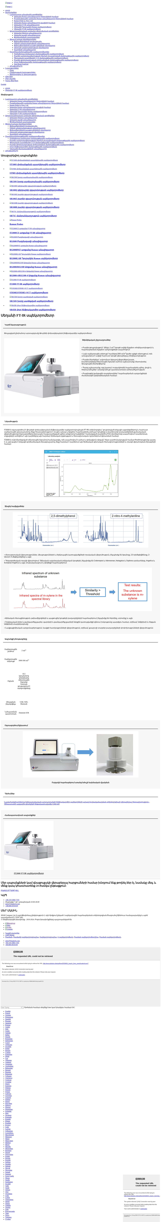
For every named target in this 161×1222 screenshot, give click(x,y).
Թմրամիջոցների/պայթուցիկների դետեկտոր (34, 46)
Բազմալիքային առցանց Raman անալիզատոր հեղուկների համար (43, 19)
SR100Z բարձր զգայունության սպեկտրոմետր (34, 199)
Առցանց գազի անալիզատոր (27, 35)
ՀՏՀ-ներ (9, 76)
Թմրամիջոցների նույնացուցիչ (28, 41)
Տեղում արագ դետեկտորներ (23, 39)
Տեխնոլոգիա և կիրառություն (23, 74)
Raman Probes (16, 224)
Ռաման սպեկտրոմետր (110, 937)
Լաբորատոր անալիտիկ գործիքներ (26, 14)
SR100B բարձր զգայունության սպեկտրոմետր (34, 207)
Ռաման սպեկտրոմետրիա (86, 937)
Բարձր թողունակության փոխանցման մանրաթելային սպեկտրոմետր (46, 60)
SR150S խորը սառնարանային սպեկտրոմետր (34, 181)
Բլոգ (12, 70)
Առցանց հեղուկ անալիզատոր (28, 33)
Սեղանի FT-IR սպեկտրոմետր (27, 29)
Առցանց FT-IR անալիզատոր (27, 25)
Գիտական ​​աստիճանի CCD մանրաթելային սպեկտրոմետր (41, 58)
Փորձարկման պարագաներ (27, 37)
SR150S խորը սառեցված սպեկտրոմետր (31, 301)
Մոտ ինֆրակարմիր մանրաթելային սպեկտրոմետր (37, 62)
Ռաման (8, 937)
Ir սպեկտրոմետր (65, 937)
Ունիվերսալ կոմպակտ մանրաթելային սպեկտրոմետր (39, 54)
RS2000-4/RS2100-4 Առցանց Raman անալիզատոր (35, 275)
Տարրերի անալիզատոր (25, 50)
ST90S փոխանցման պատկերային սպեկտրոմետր (37, 173)
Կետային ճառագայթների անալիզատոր (28, 149)
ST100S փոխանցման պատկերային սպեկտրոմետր (37, 164)
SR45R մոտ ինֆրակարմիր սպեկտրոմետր (33, 310)
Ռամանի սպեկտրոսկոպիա (26, 937)
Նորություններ (12, 68)
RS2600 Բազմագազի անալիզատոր (29, 241)
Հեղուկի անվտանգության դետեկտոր (31, 48)
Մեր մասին (10, 79)
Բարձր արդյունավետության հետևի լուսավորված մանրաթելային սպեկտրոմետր (51, 56)
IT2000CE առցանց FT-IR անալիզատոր (30, 233)
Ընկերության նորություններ (22, 72)
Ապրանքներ (11, 12)
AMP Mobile (9, 935)
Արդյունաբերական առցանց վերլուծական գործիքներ (34, 31)
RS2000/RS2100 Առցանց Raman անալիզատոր (33, 267)
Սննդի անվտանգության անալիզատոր (32, 43)
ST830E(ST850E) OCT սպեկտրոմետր (29, 292)
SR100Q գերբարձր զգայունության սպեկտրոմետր (37, 190)
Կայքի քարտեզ (12, 933)
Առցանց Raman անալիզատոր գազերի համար (34, 23)
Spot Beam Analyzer (21, 64)
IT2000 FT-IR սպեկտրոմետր (25, 284)
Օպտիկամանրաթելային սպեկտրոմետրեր (29, 52)
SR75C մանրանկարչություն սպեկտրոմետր (33, 216)
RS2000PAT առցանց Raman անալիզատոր (32, 250)
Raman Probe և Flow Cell (23, 21)
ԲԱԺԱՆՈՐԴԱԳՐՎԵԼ (10, 890)
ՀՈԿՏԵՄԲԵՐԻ (16, 66)
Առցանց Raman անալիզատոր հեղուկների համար (36, 17)
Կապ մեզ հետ (11, 81)
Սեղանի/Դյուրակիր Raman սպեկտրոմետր (32, 27)
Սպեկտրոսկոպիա (48, 937)
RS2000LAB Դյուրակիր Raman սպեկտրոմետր (34, 258)
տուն (7, 10)
